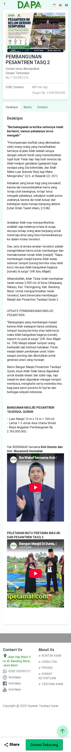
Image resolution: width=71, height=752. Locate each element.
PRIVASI (45, 668)
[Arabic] (67, 5)
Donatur (42, 107)
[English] (61, 5)
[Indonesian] (54, 5)
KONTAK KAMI (49, 655)
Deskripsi (12, 107)
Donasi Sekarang (44, 745)
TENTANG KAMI (50, 684)
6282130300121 (19, 671)
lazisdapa (14, 677)
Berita (27, 107)
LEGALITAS (47, 661)
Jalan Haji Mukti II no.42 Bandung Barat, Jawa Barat (17, 661)
